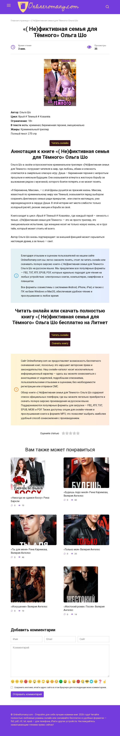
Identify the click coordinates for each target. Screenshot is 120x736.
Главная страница (20, 20)
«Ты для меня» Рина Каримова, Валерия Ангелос (29, 551)
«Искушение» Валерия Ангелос (29, 606)
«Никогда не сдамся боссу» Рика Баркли (30, 499)
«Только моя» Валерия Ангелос (82, 549)
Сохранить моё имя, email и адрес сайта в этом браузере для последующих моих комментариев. (60, 687)
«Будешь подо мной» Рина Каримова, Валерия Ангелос (86, 494)
